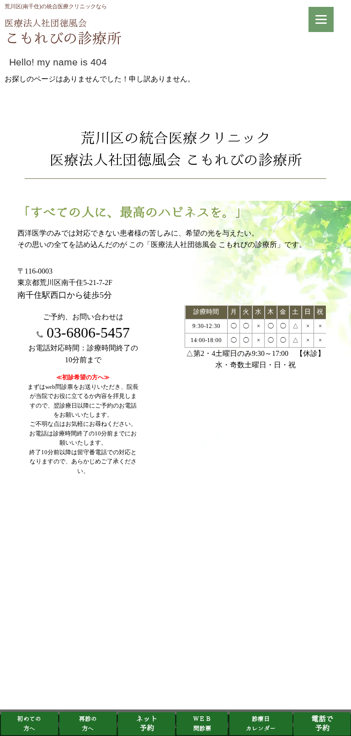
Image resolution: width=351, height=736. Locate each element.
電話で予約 (322, 724)
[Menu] (321, 19)
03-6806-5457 (86, 332)
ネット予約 (147, 724)
